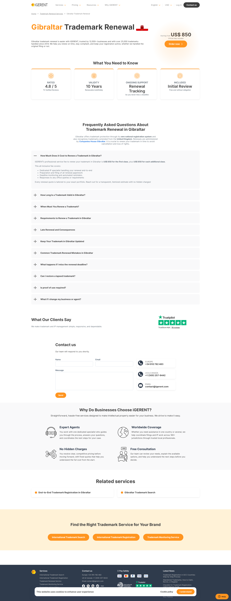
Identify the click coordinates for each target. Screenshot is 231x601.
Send (60, 395)
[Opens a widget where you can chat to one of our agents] (222, 597)
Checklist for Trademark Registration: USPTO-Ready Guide (177, 586)
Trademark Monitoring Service (163, 537)
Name (58, 359)
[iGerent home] (39, 5)
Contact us (191, 5)
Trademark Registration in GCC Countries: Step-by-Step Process (179, 576)
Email (97, 359)
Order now (174, 44)
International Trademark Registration (116, 537)
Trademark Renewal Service (50, 581)
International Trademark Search (68, 537)
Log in (179, 5)
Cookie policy (166, 592)
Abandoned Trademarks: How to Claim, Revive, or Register (178, 581)
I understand (186, 592)
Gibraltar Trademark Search (140, 492)
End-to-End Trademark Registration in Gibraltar (64, 492)
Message (59, 370)
